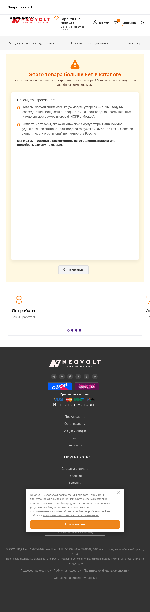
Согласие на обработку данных (75, 577)
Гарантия (75, 476)
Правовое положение (34, 570)
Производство (75, 416)
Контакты (75, 445)
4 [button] (81, 331)
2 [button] (73, 331)
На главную (73, 269)
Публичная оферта (66, 570)
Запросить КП (20, 7)
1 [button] (69, 331)
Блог (75, 438)
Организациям (75, 423)
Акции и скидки (75, 431)
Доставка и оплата (75, 468)
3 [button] (77, 331)
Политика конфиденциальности (105, 570)
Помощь (75, 483)
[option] (75, 310)
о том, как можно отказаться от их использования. (71, 515)
